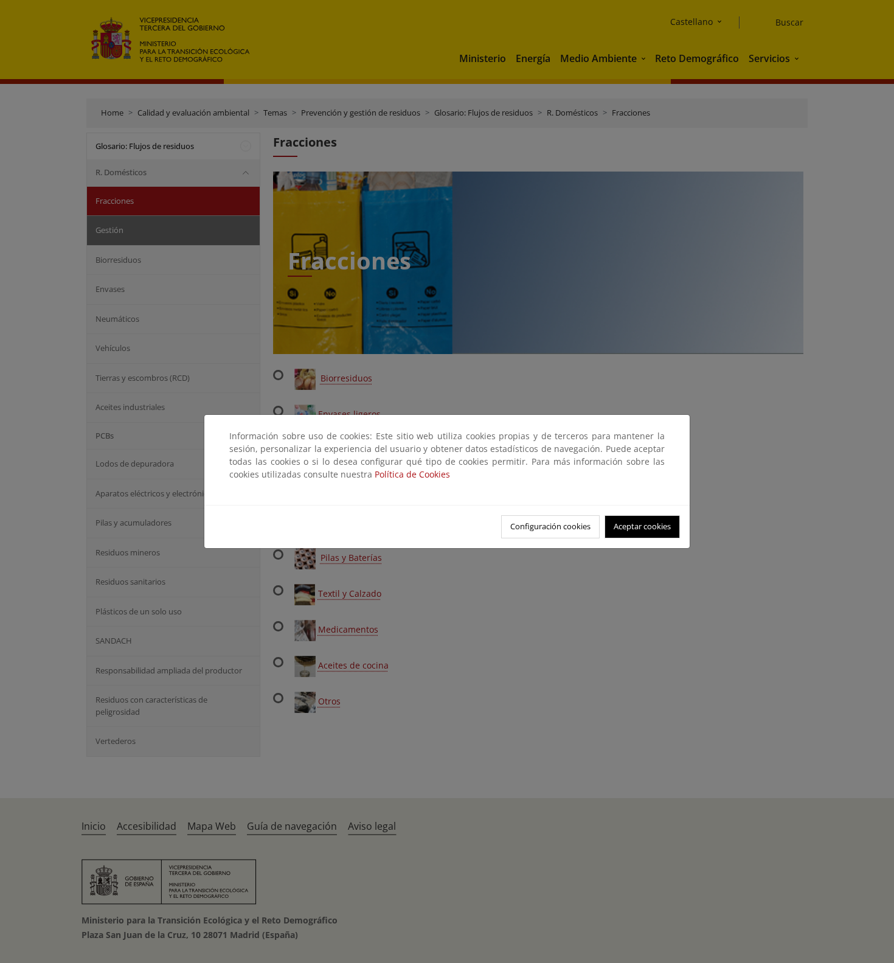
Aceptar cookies (642, 526)
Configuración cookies (550, 526)
